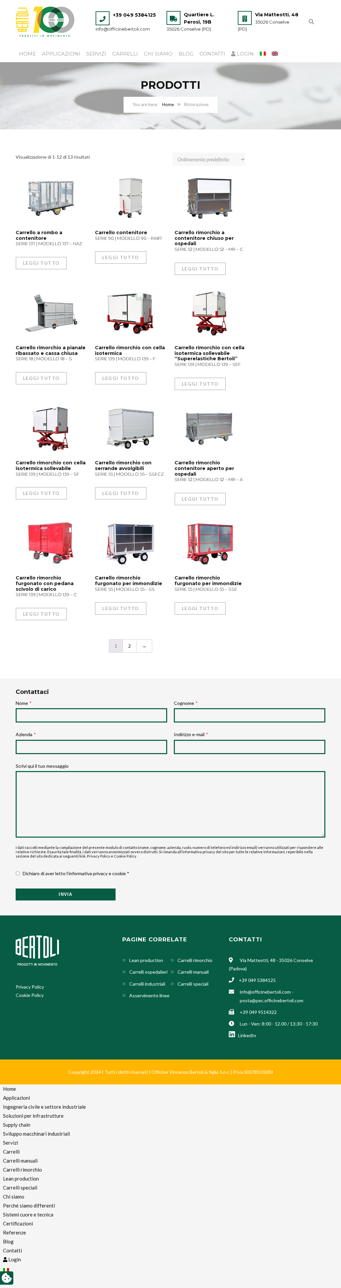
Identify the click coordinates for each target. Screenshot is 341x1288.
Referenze (14, 1232)
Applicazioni (61, 54)
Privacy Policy (98, 856)
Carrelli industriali (147, 984)
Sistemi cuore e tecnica (28, 1214)
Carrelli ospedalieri (148, 972)
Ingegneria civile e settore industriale (44, 1107)
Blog (185, 54)
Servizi (96, 54)
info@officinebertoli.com (123, 29)
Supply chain (16, 1125)
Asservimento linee (149, 995)
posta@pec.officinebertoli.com (271, 1000)
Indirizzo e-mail (191, 734)
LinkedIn (246, 1035)
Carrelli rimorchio (194, 960)
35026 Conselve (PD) (189, 29)
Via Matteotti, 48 (276, 15)
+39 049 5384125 (134, 15)
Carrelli (125, 54)
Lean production (146, 960)
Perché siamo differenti (29, 1205)
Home (27, 54)
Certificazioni (18, 1223)
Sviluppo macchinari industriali (36, 1134)
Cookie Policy (125, 856)
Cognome (185, 703)
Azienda (26, 734)
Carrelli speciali (192, 984)
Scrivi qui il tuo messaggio (42, 766)
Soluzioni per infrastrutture (33, 1116)
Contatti (212, 54)
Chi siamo (158, 54)
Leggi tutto (41, 263)
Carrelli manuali (193, 972)
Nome (23, 703)
